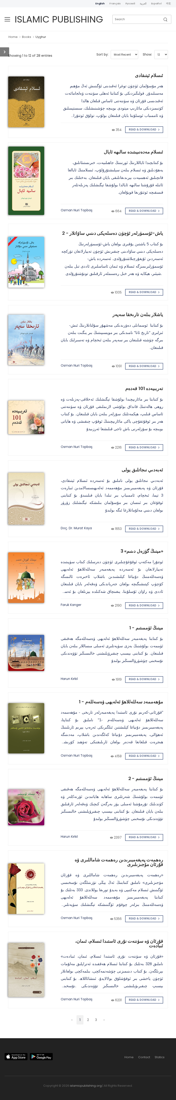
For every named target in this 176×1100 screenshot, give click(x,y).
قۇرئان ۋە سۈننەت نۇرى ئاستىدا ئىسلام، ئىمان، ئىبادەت (119, 943)
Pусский (130, 3)
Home (13, 37)
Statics (160, 1057)
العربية (143, 3)
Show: (147, 54)
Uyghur (41, 37)
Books (26, 37)
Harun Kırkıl (69, 678)
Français (115, 3)
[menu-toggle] (7, 19)
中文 (168, 3)
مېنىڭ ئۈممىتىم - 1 (146, 627)
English (100, 3)
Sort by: (102, 54)
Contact (144, 1057)
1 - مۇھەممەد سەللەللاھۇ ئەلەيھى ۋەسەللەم (121, 701)
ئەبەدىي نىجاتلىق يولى (142, 469)
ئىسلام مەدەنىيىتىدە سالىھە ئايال (133, 152)
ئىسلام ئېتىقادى (149, 75)
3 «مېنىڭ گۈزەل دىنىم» (142, 551)
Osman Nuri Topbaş (76, 210)
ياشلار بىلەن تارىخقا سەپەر (138, 314)
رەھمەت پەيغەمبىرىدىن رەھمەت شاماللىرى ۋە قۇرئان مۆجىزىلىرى (119, 862)
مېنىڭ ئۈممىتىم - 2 (145, 778)
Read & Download (143, 129)
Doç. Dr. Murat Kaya (76, 528)
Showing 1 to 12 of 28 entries (30, 55)
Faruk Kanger (71, 604)
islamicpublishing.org (86, 1085)
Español (156, 3)
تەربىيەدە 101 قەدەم (144, 388)
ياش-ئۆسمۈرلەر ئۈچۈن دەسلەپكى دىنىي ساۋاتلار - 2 (112, 233)
